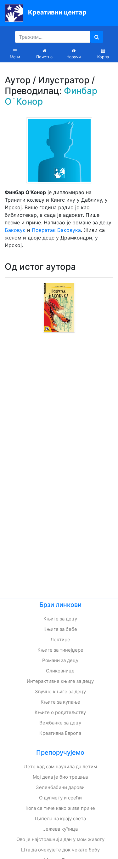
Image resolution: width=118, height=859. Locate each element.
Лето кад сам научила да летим (60, 767)
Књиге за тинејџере (60, 650)
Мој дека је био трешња (60, 777)
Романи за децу (60, 660)
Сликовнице (60, 671)
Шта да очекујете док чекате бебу (60, 850)
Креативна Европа (60, 733)
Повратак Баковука (56, 230)
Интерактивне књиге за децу (60, 681)
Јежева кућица (60, 829)
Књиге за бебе (60, 629)
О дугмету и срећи (60, 798)
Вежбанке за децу (60, 723)
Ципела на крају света (60, 819)
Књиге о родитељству (60, 712)
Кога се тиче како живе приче (60, 808)
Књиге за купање (60, 702)
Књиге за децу (60, 619)
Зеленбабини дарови (60, 787)
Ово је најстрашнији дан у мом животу (60, 839)
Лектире (60, 640)
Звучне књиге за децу (60, 692)
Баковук (15, 230)
